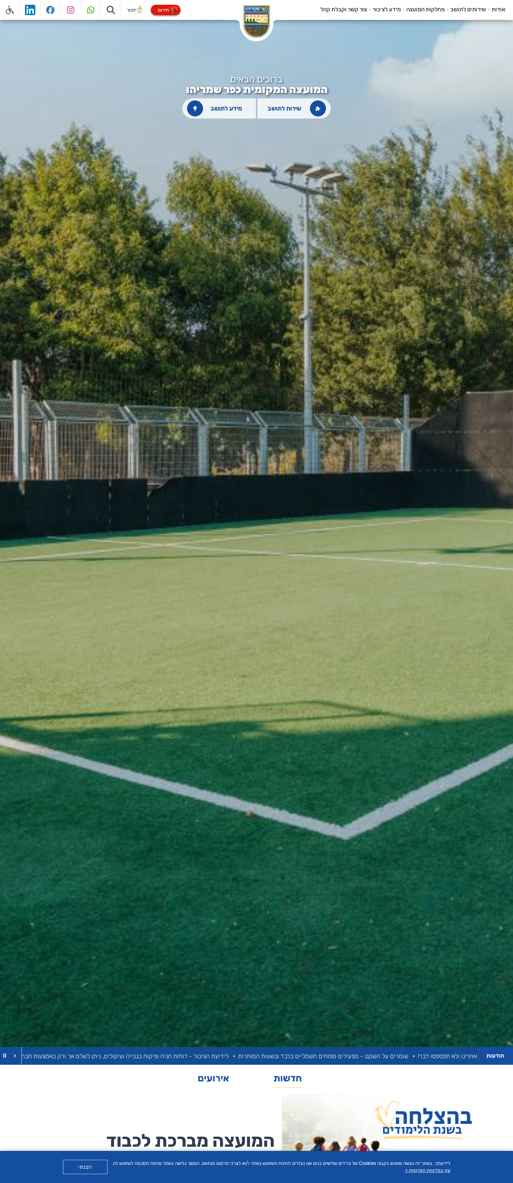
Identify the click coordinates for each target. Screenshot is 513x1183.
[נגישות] (10, 10)
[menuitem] (498, 9)
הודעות (495, 1055)
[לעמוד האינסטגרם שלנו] (71, 10)
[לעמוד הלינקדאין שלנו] (30, 10)
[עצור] (4, 1055)
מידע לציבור (387, 9)
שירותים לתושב (468, 9)
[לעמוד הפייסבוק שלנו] (50, 10)
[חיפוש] (111, 10)
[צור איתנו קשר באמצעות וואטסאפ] (91, 10)
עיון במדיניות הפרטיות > (427, 1170)
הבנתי (85, 1167)
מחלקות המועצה (425, 9)
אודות (498, 9)
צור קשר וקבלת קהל (343, 9)
